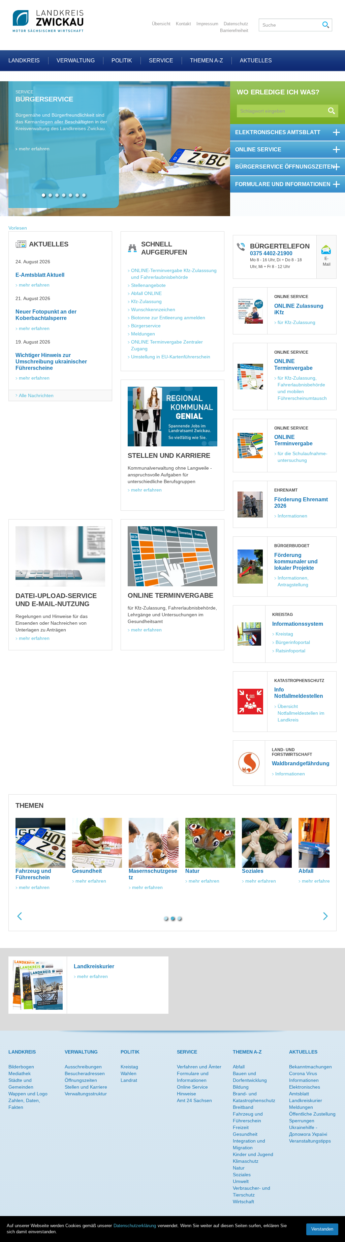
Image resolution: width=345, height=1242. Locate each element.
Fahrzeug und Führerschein (248, 1117)
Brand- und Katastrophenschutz (254, 1097)
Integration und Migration (249, 1144)
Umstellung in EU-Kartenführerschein (170, 356)
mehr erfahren (34, 182)
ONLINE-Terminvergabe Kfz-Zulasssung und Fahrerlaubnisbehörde (174, 274)
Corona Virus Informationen (304, 1077)
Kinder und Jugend (253, 1154)
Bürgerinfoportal (293, 642)
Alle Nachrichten (36, 395)
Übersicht (161, 23)
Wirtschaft (243, 1201)
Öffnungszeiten (81, 1080)
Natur (239, 1168)
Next (325, 916)
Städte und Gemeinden (20, 1083)
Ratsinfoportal (290, 650)
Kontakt (183, 23)
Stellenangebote (148, 285)
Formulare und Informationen (193, 1077)
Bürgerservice (146, 325)
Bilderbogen (21, 1066)
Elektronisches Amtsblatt (304, 1090)
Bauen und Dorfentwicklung (250, 1077)
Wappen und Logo (28, 1093)
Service (161, 60)
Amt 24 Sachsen (194, 1100)
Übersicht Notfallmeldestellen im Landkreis (302, 713)
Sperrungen (301, 1120)
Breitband (243, 1107)
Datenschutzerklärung (135, 1225)
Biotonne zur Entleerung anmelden (168, 317)
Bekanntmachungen (310, 1066)
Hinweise (186, 1093)
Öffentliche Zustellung (312, 1114)
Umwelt (241, 1181)
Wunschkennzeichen (153, 309)
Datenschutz (236, 23)
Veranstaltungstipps (310, 1141)
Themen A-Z (206, 60)
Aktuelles (256, 60)
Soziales (242, 1174)
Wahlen (128, 1073)
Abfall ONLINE (146, 293)
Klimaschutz (245, 1161)
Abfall (239, 1066)
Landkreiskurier (305, 1100)
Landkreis (24, 60)
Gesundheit (245, 1134)
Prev (19, 916)
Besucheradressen (85, 1073)
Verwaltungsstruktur (86, 1093)
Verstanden (322, 1229)
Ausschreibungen (83, 1066)
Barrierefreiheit (234, 30)
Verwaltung (76, 60)
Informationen (292, 516)
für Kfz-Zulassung (296, 322)
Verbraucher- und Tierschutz (251, 1191)
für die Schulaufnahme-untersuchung (302, 457)
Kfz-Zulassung (146, 301)
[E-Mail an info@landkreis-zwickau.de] (326, 250)
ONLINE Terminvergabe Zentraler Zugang (167, 345)
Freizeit (241, 1127)
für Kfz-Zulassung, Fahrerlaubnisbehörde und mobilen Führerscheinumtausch (302, 388)
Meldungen (143, 333)
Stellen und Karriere (86, 1087)
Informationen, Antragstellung (294, 581)
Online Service (192, 1087)
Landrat (129, 1080)
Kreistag (284, 634)
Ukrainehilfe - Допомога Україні (308, 1131)
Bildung (241, 1087)
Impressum (207, 23)
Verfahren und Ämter (199, 1066)
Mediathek (19, 1073)
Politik (122, 60)
